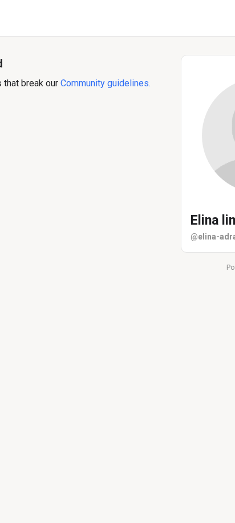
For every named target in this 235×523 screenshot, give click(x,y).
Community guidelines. (105, 83)
